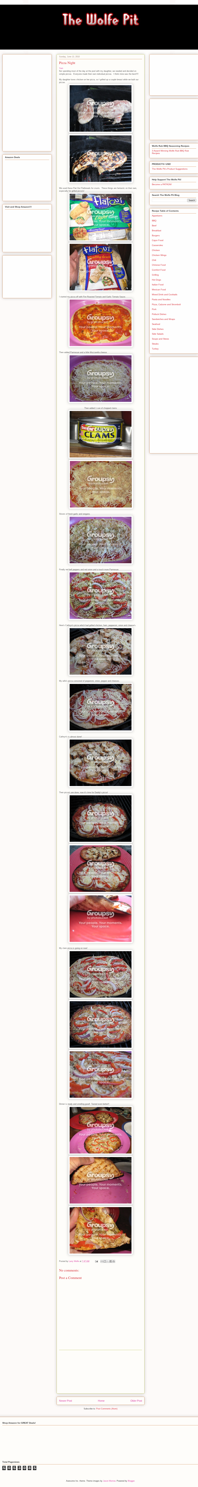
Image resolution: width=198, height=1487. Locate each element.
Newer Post (65, 1400)
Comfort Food (159, 270)
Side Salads (158, 334)
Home (101, 1400)
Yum (61, 68)
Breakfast (156, 230)
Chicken (156, 250)
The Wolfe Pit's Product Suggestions (169, 169)
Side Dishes (158, 329)
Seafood (156, 324)
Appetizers (157, 215)
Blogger (131, 1481)
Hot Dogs (156, 280)
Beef (154, 225)
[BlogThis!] (104, 1261)
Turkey (155, 348)
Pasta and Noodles (161, 299)
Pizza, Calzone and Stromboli (166, 304)
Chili (154, 260)
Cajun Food (157, 240)
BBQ (154, 220)
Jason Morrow (109, 1481)
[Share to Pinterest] (113, 1261)
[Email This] (101, 1261)
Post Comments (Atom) (106, 1409)
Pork (154, 309)
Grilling (155, 275)
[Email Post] (96, 1261)
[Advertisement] (100, 1371)
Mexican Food (159, 289)
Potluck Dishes (159, 314)
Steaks (155, 344)
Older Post (136, 1400)
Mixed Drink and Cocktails (164, 294)
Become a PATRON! (162, 184)
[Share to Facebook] (110, 1261)
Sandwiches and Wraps (163, 319)
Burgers (156, 235)
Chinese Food (159, 265)
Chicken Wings (159, 255)
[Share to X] (107, 1261)
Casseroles (157, 245)
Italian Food (158, 284)
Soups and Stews (160, 339)
